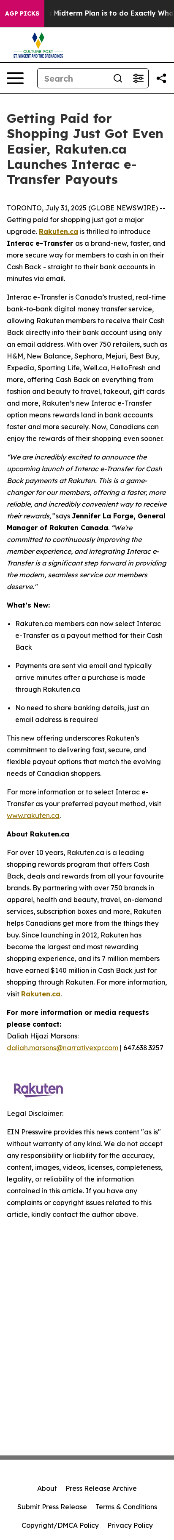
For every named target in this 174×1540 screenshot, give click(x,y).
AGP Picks (22, 13)
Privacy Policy (130, 1525)
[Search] (118, 78)
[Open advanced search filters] (138, 78)
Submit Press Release (52, 1507)
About (47, 1488)
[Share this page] (161, 78)
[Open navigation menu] (15, 78)
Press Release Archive (101, 1488)
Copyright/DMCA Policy (60, 1525)
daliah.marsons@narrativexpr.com (62, 1047)
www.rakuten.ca (33, 815)
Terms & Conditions (126, 1507)
